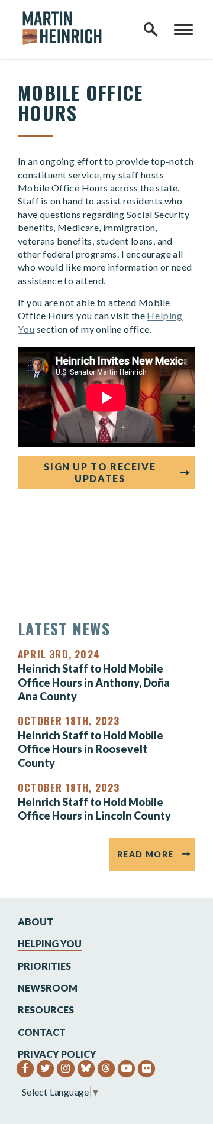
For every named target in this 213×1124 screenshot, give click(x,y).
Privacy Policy (57, 1054)
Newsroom (48, 987)
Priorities (44, 966)
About (35, 921)
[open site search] (151, 29)
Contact (42, 1032)
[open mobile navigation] (183, 29)
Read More (145, 854)
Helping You (50, 943)
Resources (46, 1009)
